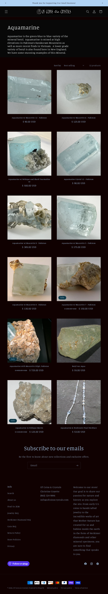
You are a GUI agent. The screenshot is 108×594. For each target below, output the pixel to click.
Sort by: (57, 65)
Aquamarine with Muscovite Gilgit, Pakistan (29, 366)
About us (11, 500)
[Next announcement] (102, 3)
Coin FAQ (11, 526)
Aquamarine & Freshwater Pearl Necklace (79, 428)
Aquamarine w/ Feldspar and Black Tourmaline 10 (29, 180)
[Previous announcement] (6, 3)
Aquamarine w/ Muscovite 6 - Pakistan (79, 118)
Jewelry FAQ (13, 513)
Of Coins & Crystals (20, 588)
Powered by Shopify (36, 588)
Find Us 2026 (13, 506)
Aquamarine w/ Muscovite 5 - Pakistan (79, 243)
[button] (6, 11)
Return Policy (14, 533)
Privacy (11, 546)
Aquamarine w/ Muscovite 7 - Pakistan (79, 304)
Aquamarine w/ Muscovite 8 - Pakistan (29, 304)
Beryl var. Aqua (78, 366)
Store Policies (14, 539)
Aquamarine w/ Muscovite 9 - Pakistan (29, 243)
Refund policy (52, 588)
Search (10, 493)
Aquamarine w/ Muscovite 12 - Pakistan (29, 118)
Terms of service (81, 588)
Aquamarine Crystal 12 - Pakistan (79, 179)
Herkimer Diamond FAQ (19, 520)
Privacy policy (66, 588)
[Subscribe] (77, 465)
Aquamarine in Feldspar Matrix (29, 428)
